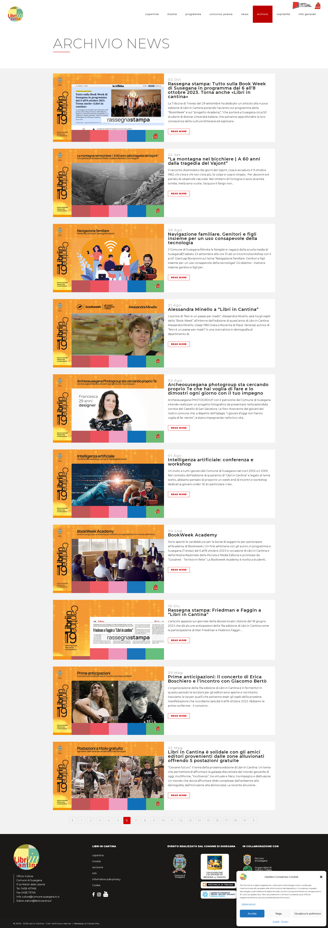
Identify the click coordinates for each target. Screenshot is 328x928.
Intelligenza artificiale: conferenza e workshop (211, 462)
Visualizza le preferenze (307, 913)
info (94, 873)
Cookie (276, 921)
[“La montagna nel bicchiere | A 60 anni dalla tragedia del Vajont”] (108, 183)
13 (190, 820)
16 (217, 820)
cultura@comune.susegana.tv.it (40, 896)
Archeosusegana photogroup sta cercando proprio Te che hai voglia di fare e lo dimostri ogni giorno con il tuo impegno (218, 389)
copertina (98, 855)
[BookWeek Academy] (108, 559)
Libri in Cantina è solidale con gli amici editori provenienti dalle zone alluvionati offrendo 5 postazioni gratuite (216, 756)
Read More (179, 131)
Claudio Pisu (93, 923)
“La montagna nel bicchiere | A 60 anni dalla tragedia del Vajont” (214, 161)
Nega (279, 913)
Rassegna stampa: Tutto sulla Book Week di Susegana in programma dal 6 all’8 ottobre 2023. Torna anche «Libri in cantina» (217, 90)
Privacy (285, 921)
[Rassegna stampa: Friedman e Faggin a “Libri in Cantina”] (108, 630)
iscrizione (97, 867)
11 (172, 820)
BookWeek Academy (192, 534)
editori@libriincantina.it (38, 900)
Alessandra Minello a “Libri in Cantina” (213, 309)
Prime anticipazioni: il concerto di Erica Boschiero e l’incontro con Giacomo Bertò (217, 679)
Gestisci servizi (249, 904)
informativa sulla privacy (106, 879)
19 (244, 820)
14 (199, 820)
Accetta (252, 913)
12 (181, 820)
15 (208, 820)
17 (226, 820)
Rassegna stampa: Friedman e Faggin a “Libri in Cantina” (214, 612)
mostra (96, 861)
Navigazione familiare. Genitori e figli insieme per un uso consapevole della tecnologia (212, 238)
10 (163, 820)
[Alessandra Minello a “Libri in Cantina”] (108, 333)
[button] (321, 877)
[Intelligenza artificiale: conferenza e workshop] (108, 483)
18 (235, 820)
